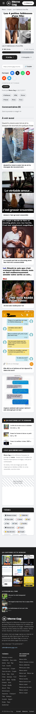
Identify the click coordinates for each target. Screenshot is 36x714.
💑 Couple (21, 532)
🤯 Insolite (23, 523)
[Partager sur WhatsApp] (23, 73)
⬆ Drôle (10, 57)
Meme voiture (23, 690)
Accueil (18, 711)
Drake (4, 702)
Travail (4, 685)
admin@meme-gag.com (9, 647)
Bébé (8, 680)
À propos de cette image (10, 83)
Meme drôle (23, 659)
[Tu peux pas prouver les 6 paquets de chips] (29, 571)
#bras (14, 100)
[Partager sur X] (17, 73)
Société (4, 699)
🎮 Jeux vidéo (9, 519)
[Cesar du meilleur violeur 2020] (29, 560)
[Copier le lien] (14, 78)
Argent (10, 699)
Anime (4, 663)
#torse (23, 95)
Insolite (8, 666)
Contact (31, 711)
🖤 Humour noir (9, 527)
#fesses (5, 100)
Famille (13, 680)
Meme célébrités (24, 665)
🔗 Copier (28, 66)
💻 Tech (14, 523)
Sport (3, 680)
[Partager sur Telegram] (9, 78)
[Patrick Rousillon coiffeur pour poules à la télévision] (18, 581)
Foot (15, 677)
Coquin (13, 668)
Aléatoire (25, 711)
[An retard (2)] (7, 571)
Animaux (9, 677)
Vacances (5, 694)
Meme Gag (16, 3)
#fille (15, 95)
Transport (12, 694)
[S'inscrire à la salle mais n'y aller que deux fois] (29, 581)
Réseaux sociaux (7, 657)
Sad (8, 663)
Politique (8, 696)
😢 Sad (28, 519)
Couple (9, 9)
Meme (4, 9)
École (3, 674)
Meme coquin (23, 684)
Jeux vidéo (13, 660)
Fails (8, 674)
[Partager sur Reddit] (4, 78)
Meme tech (22, 676)
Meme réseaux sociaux (26, 662)
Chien (4, 677)
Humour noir (5, 668)
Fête (8, 688)
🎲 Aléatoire (28, 3)
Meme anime (23, 670)
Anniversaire (6, 691)
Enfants (4, 682)
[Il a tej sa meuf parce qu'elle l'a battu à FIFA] (7, 581)
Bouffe (10, 685)
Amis (9, 682)
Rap (12, 663)
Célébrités (5, 660)
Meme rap (30, 673)
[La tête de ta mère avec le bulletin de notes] (7, 560)
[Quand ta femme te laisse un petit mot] (18, 560)
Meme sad (22, 673)
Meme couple (23, 693)
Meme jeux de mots (25, 687)
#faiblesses (6, 95)
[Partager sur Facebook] (12, 73)
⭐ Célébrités (24, 515)
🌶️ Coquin (20, 527)
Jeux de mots (6, 671)
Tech (3, 666)
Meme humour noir (25, 681)
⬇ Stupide (26, 57)
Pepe (8, 702)
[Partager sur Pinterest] (28, 73)
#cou (20, 100)
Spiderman (5, 705)
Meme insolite (23, 679)
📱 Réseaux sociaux (10, 515)
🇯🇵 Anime (19, 519)
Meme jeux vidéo (24, 668)
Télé (3, 696)
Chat (12, 674)
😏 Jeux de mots (10, 532)
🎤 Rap (7, 523)
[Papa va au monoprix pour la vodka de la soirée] (18, 571)
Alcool (4, 688)
